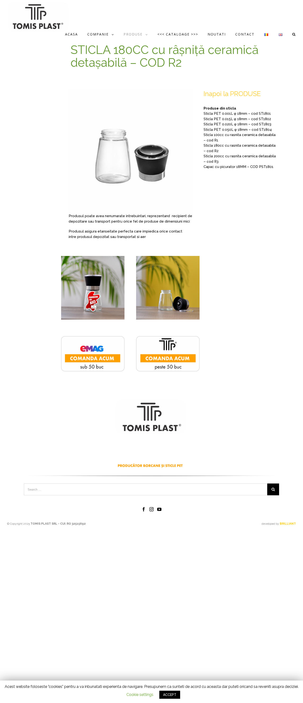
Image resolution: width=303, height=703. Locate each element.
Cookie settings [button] (139, 694)
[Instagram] (151, 509)
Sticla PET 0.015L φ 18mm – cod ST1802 (237, 119)
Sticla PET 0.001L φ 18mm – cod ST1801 (237, 113)
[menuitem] (76, 34)
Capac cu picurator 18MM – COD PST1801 (238, 167)
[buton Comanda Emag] (93, 339)
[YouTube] (159, 509)
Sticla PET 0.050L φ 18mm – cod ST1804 (238, 129)
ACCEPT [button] (169, 695)
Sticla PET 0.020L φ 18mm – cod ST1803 (237, 124)
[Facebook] (144, 509)
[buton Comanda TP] (168, 339)
